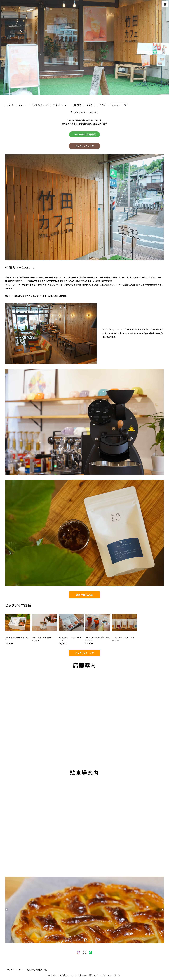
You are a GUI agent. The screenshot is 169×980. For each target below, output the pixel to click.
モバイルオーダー (60, 105)
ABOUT (77, 105)
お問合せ (101, 105)
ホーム (10, 105)
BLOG (89, 105)
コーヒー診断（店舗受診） (84, 134)
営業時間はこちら (84, 594)
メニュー (22, 105)
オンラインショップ (84, 146)
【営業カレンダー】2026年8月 (86, 112)
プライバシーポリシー (15, 970)
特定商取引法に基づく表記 (37, 970)
